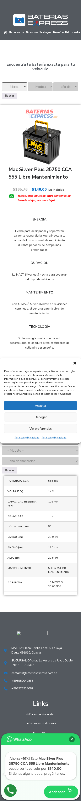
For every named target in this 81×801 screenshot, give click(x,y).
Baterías (14, 32)
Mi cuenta (73, 32)
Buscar (9, 96)
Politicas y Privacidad (27, 437)
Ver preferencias (40, 428)
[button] (75, 363)
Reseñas (58, 32)
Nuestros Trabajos (38, 32)
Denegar (40, 417)
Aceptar (40, 405)
